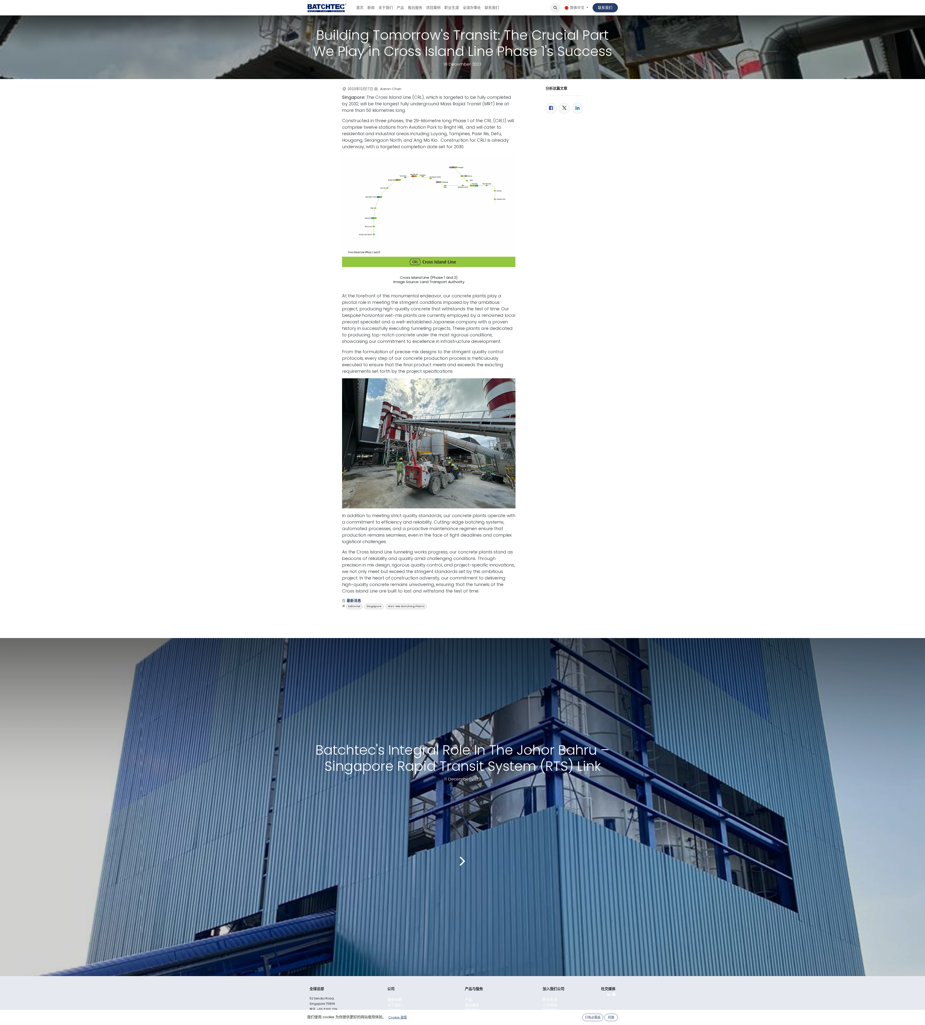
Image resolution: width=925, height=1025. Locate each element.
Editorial (354, 606)
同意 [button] (611, 1017)
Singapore (374, 606)
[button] (555, 8)
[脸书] (551, 108)
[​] (608, 994)
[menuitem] (359, 8)
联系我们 (605, 7)
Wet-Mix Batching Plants (406, 606)
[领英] (577, 108)
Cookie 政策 (397, 1017)
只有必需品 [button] (593, 1017)
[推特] (564, 108)
